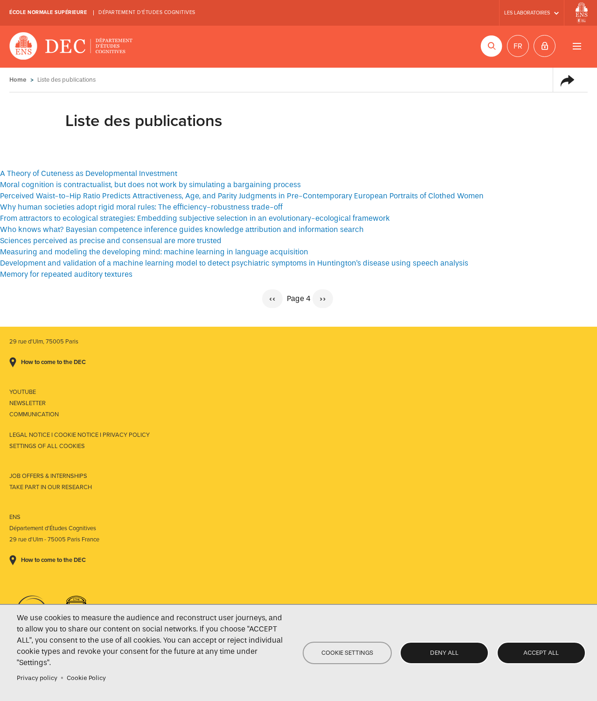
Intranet (544, 46)
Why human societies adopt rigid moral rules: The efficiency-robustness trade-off (141, 207)
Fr (518, 46)
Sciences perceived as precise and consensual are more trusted (111, 240)
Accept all (541, 653)
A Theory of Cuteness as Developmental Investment (88, 173)
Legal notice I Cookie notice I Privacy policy (79, 435)
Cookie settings (347, 653)
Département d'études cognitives (146, 12)
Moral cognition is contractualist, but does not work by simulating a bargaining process (150, 184)
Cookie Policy (86, 678)
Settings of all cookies (47, 446)
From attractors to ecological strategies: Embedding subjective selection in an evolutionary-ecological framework (195, 218)
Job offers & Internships (48, 476)
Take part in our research (50, 487)
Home (18, 79)
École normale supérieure (48, 12)
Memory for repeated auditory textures (66, 274)
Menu (577, 46)
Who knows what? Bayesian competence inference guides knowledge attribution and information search (182, 229)
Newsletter (27, 403)
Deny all (444, 653)
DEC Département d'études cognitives (71, 47)
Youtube (22, 392)
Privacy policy (37, 678)
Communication (34, 414)
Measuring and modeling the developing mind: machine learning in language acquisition (154, 251)
